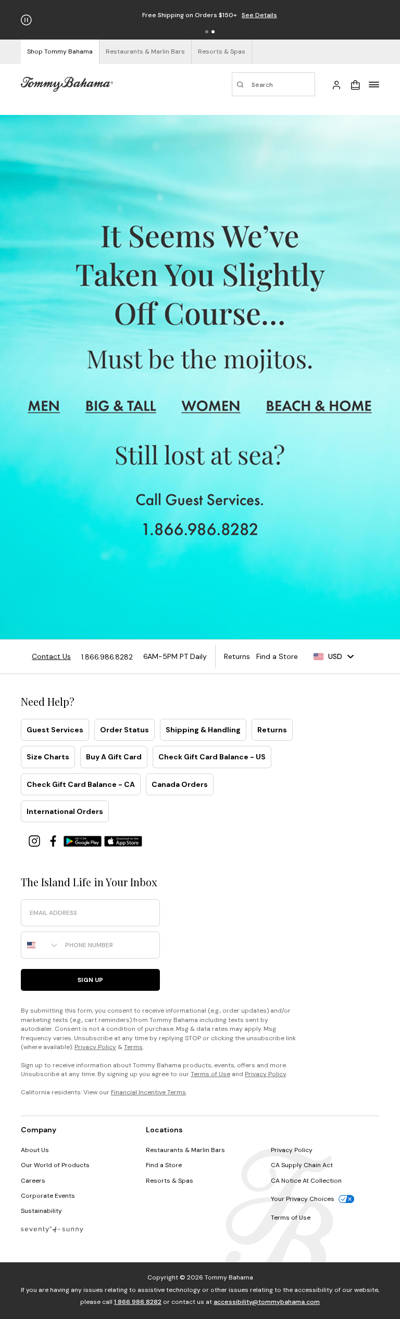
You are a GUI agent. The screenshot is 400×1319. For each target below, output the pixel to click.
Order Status (124, 729)
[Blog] (52, 1228)
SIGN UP (90, 980)
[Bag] (355, 84)
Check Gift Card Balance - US (212, 756)
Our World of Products (55, 1165)
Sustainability (41, 1211)
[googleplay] (84, 840)
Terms (133, 1047)
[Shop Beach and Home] (320, 405)
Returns (272, 729)
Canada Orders (180, 784)
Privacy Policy (95, 1047)
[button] (206, 31)
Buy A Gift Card (114, 756)
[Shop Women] (213, 405)
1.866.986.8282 (137, 1302)
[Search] (273, 84)
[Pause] (26, 20)
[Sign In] (336, 84)
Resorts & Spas (169, 1180)
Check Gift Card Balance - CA (81, 784)
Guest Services (55, 729)
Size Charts (48, 756)
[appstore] (123, 840)
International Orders (65, 811)
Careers (33, 1180)
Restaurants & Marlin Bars (185, 1150)
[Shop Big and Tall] (121, 405)
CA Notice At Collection (306, 1180)
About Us (35, 1150)
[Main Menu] (374, 84)
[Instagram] (35, 840)
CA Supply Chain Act (302, 1165)
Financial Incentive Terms (148, 1092)
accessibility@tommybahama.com (267, 1302)
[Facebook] (54, 840)
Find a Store (164, 1165)
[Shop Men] (44, 405)
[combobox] (40, 945)
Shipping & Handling (203, 729)
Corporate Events (48, 1196)
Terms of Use (210, 1074)
